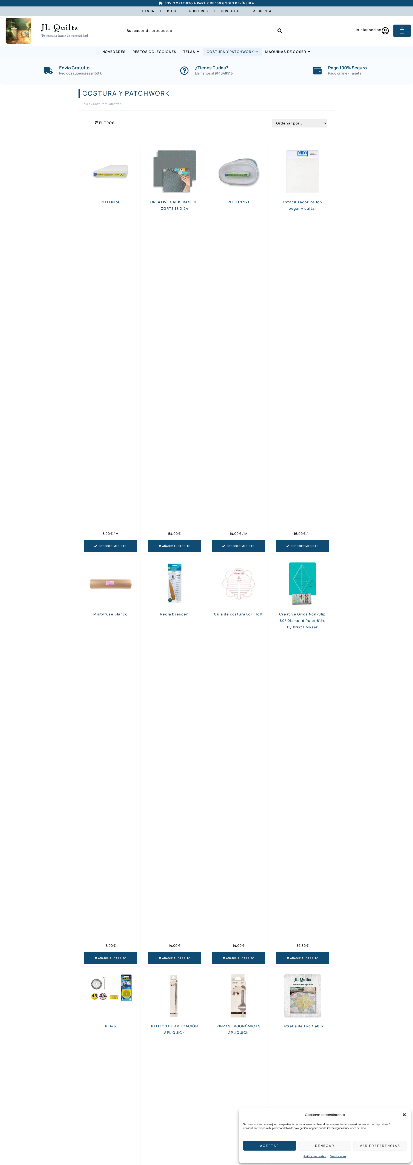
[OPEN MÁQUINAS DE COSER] (309, 52)
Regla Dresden (174, 614)
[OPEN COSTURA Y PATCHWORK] (256, 52)
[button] (404, 1115)
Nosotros (198, 11)
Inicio (86, 104)
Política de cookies (315, 1156)
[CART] (402, 31)
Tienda (148, 11)
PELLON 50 (110, 202)
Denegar (324, 1145)
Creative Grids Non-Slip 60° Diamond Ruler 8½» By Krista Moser (302, 620)
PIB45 (110, 1026)
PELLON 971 (239, 202)
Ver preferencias (380, 1145)
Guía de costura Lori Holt (238, 614)
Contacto (230, 11)
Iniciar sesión (369, 29)
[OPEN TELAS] (198, 52)
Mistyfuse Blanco (110, 614)
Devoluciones (338, 1156)
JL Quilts (60, 27)
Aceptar (269, 1145)
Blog (171, 11)
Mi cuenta (262, 11)
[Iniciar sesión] (385, 30)
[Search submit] (279, 30)
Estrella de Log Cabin (302, 1026)
